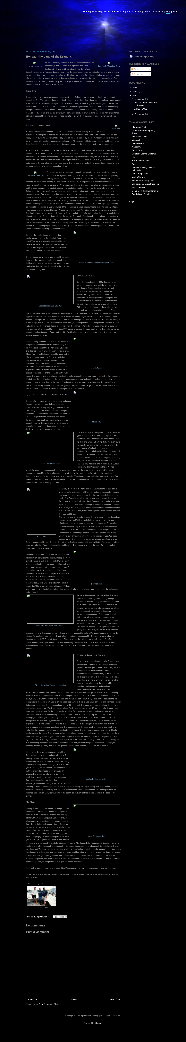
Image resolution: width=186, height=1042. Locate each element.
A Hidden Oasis (141, 109)
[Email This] (54, 916)
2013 (135, 87)
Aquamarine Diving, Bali (143, 180)
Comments (138, 74)
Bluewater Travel (139, 136)
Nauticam (136, 147)
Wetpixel (136, 140)
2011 (135, 91)
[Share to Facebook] (62, 916)
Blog (168, 11)
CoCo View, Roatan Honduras (145, 191)
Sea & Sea (137, 150)
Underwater (109, 11)
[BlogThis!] (57, 916)
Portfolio (96, 11)
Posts (135, 69)
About (147, 11)
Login (131, 202)
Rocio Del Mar (138, 187)
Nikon (134, 157)
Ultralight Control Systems (144, 154)
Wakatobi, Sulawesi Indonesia (145, 184)
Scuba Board (138, 143)
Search (176, 11)
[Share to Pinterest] (65, 916)
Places (121, 11)
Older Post (115, 999)
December (140, 99)
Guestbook (158, 11)
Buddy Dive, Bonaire (141, 194)
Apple (134, 164)
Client (138, 11)
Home (86, 11)
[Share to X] (60, 916)
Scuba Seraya (138, 177)
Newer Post (32, 999)
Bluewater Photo (139, 127)
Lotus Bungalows (140, 173)
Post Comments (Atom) (49, 1004)
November (140, 114)
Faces (130, 11)
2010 (135, 95)
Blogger (98, 1023)
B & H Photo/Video (140, 160)
